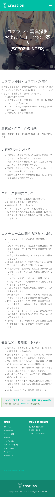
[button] (50, 5)
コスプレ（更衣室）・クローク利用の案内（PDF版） (27, 400)
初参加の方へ (9, 430)
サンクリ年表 (9, 448)
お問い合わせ (9, 455)
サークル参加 (9, 434)
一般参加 (7, 437)
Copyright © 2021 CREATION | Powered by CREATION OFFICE (27, 492)
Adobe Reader (26, 404)
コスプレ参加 (9, 441)
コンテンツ (8, 452)
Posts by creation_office (14, 470)
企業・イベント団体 (11, 445)
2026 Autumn (8, 427)
